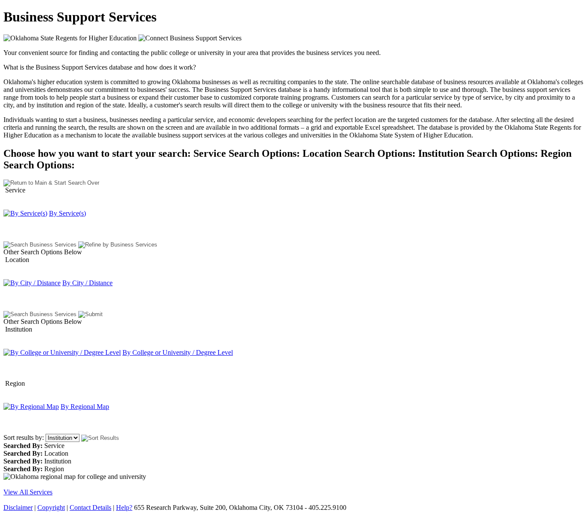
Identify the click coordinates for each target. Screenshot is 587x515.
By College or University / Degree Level (177, 352)
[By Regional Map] (31, 406)
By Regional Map (85, 406)
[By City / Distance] (32, 282)
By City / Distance (87, 282)
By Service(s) (67, 213)
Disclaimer (18, 507)
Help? (124, 507)
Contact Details (90, 507)
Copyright (51, 507)
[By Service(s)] (25, 213)
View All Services (27, 492)
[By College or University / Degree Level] (62, 352)
